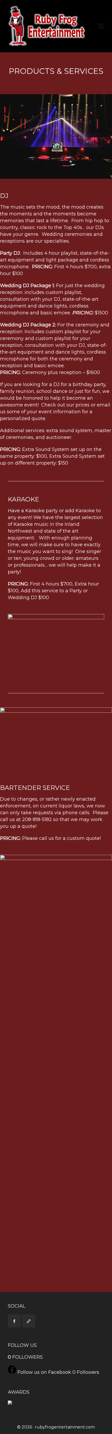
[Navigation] (101, 26)
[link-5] (28, 1320)
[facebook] (14, 1320)
